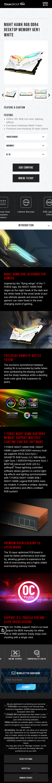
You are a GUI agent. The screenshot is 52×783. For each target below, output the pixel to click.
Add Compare (26, 167)
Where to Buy (26, 178)
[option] (11, 93)
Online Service (15, 659)
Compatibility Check (36, 659)
